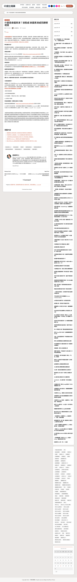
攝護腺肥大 (57, 480)
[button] (69, 6)
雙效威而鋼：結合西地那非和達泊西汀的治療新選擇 (63, 172)
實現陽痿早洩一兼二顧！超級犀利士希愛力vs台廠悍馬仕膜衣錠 (63, 421)
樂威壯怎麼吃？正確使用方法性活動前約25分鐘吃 (63, 81)
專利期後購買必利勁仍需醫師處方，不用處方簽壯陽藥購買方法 (63, 177)
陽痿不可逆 (68, 533)
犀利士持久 (57, 522)
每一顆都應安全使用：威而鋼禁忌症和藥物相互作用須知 (63, 70)
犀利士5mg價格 (66, 506)
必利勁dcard (61, 467)
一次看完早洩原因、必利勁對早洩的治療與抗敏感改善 (63, 292)
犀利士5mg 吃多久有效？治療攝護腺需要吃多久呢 (63, 333)
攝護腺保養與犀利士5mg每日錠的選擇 (62, 408)
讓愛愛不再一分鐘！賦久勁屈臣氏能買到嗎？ (62, 116)
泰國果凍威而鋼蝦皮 (27, 149)
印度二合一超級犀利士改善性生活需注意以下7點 (63, 155)
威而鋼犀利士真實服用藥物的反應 (61, 364)
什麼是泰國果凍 (8, 36)
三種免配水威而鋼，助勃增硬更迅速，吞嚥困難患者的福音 (63, 164)
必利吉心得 (63, 478)
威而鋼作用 (57, 458)
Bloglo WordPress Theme (49, 579)
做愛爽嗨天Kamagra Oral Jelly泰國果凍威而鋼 (63, 146)
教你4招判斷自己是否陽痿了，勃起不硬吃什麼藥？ (63, 48)
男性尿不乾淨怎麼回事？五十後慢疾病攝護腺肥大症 (63, 321)
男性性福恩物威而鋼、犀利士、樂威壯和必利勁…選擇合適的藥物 (63, 103)
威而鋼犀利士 (63, 465)
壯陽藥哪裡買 (57, 456)
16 (71, 560)
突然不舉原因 (66, 528)
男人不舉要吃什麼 (65, 526)
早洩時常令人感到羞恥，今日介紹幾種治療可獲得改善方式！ (20, 134)
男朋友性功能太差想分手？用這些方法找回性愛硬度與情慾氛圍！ (63, 99)
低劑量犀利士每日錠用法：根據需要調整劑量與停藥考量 (63, 389)
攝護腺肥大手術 (65, 482)
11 (57, 560)
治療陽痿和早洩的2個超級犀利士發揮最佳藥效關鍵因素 (63, 194)
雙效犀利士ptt (63, 537)
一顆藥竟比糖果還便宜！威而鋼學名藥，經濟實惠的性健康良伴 (63, 142)
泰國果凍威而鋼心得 (18, 149)
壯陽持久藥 (7, 20)
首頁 (7, 12)
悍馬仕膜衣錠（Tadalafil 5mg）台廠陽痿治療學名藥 (63, 207)
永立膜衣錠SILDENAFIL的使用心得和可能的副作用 (63, 434)
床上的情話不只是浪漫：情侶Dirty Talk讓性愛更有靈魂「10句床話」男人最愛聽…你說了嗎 (63, 316)
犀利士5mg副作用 (58, 509)
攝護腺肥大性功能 (58, 482)
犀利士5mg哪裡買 (66, 511)
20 (63, 563)
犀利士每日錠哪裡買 (58, 524)
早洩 (64, 487)
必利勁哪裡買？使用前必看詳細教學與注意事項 (63, 90)
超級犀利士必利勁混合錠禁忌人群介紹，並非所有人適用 (63, 198)
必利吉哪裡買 (57, 478)
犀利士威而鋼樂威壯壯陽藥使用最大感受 (62, 340)
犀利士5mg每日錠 (58, 515)
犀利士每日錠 (69, 522)
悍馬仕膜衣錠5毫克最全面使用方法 (61, 228)
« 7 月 (56, 571)
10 (55, 560)
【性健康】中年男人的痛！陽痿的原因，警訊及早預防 (63, 220)
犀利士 (65, 502)
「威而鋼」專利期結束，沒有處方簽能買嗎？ (62, 190)
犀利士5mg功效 (65, 509)
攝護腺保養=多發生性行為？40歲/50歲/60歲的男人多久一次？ (63, 262)
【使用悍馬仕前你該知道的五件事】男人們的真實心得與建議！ (20, 136)
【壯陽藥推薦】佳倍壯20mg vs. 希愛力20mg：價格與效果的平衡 (62, 438)
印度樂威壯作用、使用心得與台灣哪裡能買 (63, 268)
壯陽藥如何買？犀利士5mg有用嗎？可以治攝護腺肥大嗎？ (63, 385)
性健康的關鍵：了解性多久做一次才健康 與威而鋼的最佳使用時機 (63, 181)
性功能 (68, 478)
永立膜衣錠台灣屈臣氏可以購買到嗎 (62, 377)
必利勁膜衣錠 (57, 476)
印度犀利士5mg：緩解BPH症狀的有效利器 (63, 393)
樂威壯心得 (57, 500)
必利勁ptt (67, 467)
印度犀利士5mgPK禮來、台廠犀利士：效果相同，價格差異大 (63, 401)
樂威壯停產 (61, 495)
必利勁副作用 (57, 469)
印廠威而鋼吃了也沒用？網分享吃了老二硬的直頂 (63, 240)
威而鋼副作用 (63, 460)
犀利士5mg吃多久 (58, 511)
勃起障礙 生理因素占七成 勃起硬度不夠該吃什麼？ (63, 57)
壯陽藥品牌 (67, 454)
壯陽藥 (56, 454)
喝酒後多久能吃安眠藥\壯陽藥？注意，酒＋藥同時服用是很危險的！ (63, 61)
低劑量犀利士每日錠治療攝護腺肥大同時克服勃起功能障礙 (63, 396)
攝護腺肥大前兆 (63, 480)
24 (55, 565)
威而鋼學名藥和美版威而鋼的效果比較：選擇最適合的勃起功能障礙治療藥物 (63, 211)
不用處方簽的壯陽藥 (58, 449)
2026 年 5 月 (57, 35)
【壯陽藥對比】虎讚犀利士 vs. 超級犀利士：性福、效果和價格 (62, 416)
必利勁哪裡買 (57, 471)
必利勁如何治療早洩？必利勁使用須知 (62, 300)
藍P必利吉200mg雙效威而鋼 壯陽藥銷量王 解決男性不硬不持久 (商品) (22, 141)
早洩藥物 (56, 491)
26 (60, 565)
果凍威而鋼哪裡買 (65, 493)
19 (60, 563)
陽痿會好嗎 (68, 535)
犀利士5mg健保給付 (58, 506)
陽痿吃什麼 (62, 535)
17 (55, 563)
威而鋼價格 (57, 460)
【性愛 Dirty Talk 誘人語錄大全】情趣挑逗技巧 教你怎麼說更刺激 (63, 429)
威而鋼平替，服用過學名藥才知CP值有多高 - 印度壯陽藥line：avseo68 (25, 184)
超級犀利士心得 (57, 533)
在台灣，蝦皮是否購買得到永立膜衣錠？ (62, 369)
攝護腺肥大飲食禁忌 (58, 487)
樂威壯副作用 (57, 498)
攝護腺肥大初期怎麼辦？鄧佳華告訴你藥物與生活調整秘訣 (19, 132)
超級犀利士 (16, 155)
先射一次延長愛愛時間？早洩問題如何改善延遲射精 (63, 337)
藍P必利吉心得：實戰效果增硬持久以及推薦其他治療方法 (63, 412)
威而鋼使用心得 (63, 458)
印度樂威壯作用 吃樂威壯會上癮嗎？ (62, 244)
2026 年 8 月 (57, 23)
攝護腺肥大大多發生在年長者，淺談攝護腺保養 (63, 307)
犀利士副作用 (57, 517)
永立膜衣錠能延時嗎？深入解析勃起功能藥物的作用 (63, 224)
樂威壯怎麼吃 (63, 500)
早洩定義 (62, 489)
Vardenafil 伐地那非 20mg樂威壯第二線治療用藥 (63, 94)
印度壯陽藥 (9, 6)
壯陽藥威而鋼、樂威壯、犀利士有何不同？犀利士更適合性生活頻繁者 (63, 185)
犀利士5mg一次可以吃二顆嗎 (65, 504)
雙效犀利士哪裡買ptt (66, 539)
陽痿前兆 (56, 535)
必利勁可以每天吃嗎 (65, 469)
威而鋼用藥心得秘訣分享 (59, 247)
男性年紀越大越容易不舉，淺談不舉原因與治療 (63, 276)
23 (71, 563)
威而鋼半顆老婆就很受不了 (60, 258)
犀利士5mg (57, 504)
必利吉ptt (69, 476)
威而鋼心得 (57, 465)
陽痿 (63, 533)
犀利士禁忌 (65, 524)
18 (57, 563)
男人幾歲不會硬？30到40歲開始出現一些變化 (63, 44)
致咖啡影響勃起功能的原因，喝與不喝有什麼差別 (63, 325)
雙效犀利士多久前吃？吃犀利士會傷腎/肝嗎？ (63, 373)
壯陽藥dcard (61, 454)
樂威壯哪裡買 (64, 498)
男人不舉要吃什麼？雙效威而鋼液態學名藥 (63, 329)
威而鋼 (68, 456)
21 (65, 563)
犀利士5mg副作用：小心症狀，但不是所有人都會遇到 (63, 405)
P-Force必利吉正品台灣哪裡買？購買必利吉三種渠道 (16, 42)
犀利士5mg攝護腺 (58, 513)
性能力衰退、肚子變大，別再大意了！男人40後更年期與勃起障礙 (63, 66)
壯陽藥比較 (63, 456)
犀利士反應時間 (64, 517)
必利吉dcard (64, 476)
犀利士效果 (63, 522)
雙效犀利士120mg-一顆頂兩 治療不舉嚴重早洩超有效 (18, 139)
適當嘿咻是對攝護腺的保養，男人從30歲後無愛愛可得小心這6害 (63, 281)
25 (58, 565)
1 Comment (24, 28)
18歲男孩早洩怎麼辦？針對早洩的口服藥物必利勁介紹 (63, 112)
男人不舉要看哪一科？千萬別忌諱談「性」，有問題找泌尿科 (62, 40)
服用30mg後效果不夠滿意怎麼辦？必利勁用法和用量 (63, 360)
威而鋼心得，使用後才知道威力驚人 (62, 303)
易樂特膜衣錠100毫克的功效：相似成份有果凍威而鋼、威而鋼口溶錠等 (63, 133)
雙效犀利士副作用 (58, 539)
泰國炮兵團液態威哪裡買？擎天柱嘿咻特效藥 (63, 159)
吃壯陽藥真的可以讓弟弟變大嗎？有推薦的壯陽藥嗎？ (63, 344)
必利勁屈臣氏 (64, 471)
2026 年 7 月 (57, 27)
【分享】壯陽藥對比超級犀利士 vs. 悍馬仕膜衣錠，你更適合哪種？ (63, 425)
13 (63, 560)
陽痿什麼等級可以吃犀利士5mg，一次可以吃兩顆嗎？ (33, 66)
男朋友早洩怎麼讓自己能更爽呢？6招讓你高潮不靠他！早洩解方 (63, 232)
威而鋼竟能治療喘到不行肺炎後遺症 (62, 265)
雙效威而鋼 (57, 537)
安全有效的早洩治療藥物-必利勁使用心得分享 (63, 311)
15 (68, 560)
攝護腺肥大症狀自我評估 (66, 484)
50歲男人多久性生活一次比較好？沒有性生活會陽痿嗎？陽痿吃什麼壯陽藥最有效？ (63, 203)
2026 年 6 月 (57, 31)
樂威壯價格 (67, 495)
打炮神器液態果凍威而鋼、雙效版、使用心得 (63, 151)
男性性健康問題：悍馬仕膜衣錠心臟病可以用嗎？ (63, 129)
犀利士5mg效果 (65, 513)
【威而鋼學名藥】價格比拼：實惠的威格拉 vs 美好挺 (63, 77)
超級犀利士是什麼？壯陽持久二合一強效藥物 (63, 168)
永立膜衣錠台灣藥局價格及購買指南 (62, 366)
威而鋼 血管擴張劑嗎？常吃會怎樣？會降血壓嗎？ (63, 272)
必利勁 (56, 467)
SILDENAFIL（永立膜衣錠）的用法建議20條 (63, 380)
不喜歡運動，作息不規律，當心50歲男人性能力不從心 (63, 53)
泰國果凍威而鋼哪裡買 (9, 149)
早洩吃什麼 (57, 489)
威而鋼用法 (69, 465)
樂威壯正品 (69, 500)
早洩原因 (68, 487)
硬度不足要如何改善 (58, 528)
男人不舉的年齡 (57, 526)
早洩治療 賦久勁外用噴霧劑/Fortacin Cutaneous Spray (62, 297)
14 (65, 560)
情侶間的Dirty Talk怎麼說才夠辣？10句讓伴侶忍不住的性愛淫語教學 (63, 236)
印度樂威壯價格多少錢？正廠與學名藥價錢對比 (63, 255)
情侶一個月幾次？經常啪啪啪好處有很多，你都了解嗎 (63, 285)
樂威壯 (56, 495)
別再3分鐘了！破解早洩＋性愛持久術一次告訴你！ (63, 107)
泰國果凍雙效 (34, 149)
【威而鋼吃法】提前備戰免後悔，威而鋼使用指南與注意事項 (63, 86)
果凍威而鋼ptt (57, 493)
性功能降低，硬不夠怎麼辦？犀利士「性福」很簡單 (62, 356)
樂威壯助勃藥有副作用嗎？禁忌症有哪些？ (63, 288)
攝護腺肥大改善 (57, 484)
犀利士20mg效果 (66, 515)
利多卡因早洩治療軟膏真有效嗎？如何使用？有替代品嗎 (62, 250)
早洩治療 (67, 489)
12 (60, 560)
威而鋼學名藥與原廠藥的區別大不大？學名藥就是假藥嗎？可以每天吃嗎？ (63, 216)
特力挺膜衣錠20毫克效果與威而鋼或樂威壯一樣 (63, 138)
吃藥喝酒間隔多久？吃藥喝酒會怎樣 (62, 73)
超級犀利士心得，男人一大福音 (61, 442)
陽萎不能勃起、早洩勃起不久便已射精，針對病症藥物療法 (63, 351)
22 (68, 563)
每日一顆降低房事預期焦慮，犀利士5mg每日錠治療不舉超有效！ (63, 120)
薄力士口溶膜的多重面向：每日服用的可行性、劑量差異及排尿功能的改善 (63, 125)
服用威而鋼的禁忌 (63, 491)
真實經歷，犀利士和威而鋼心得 (61, 348)
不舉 (64, 449)
